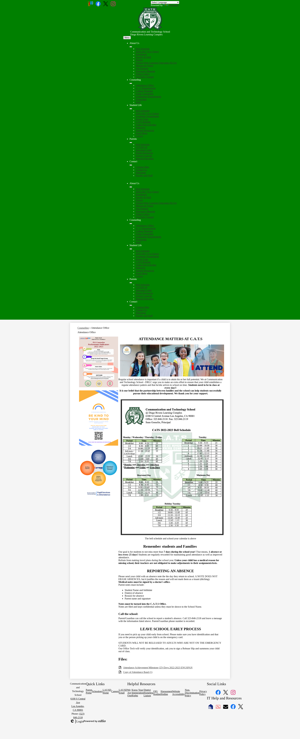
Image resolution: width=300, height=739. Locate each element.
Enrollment (141, 54)
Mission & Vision (144, 65)
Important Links (144, 150)
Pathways (140, 127)
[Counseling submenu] (131, 83)
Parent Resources (144, 153)
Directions (141, 172)
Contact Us (141, 170)
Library (139, 136)
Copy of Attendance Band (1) (137, 672)
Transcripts (141, 99)
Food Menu (141, 133)
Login (77, 721)
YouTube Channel (145, 77)
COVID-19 (141, 147)
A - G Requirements (146, 88)
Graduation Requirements (148, 96)
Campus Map (142, 167)
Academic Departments (147, 116)
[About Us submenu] (131, 46)
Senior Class (142, 119)
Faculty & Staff (143, 57)
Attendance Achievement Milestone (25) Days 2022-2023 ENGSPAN (157, 667)
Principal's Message (145, 71)
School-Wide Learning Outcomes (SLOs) (156, 62)
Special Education (145, 158)
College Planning (144, 91)
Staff (138, 102)
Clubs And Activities (146, 124)
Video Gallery (143, 74)
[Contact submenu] (131, 165)
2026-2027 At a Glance (147, 51)
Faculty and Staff (144, 175)
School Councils (144, 155)
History (139, 60)
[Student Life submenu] (131, 108)
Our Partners (142, 68)
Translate (174, 5)
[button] (131, 223)
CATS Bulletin (143, 122)
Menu (127, 37)
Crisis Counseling (144, 93)
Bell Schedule (143, 48)
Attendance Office (145, 85)
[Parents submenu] (131, 142)
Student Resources (145, 130)
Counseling (83, 328)
